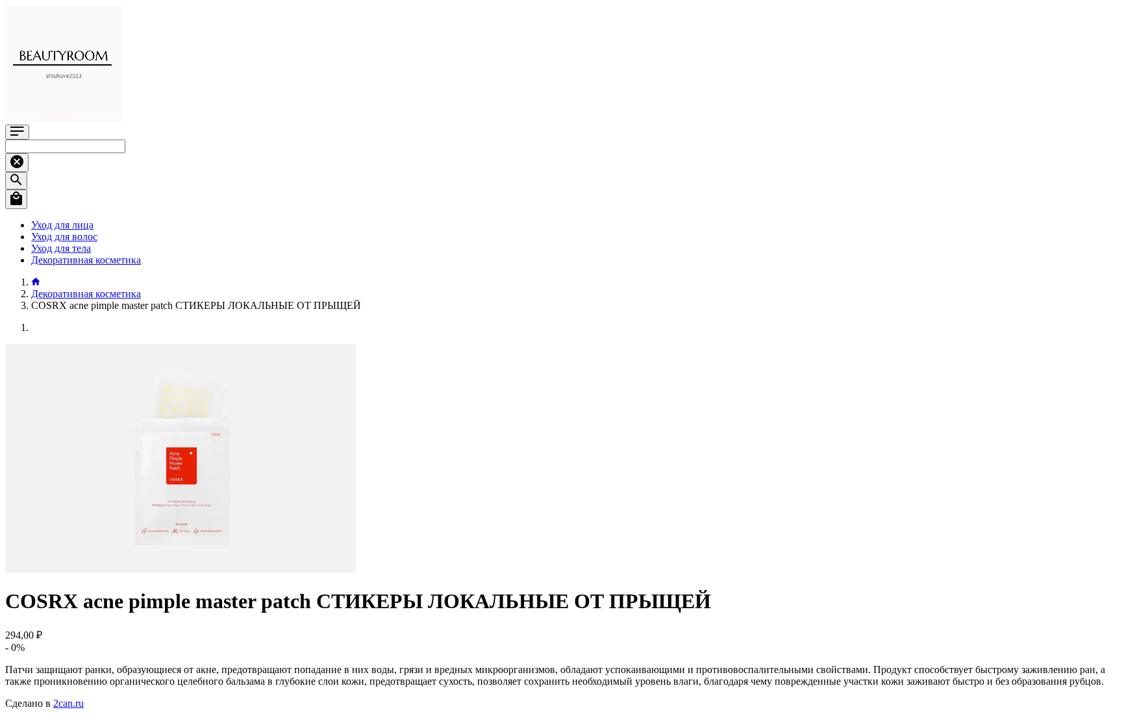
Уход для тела (61, 248)
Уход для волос (64, 236)
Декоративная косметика (86, 259)
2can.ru (68, 703)
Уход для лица (62, 224)
